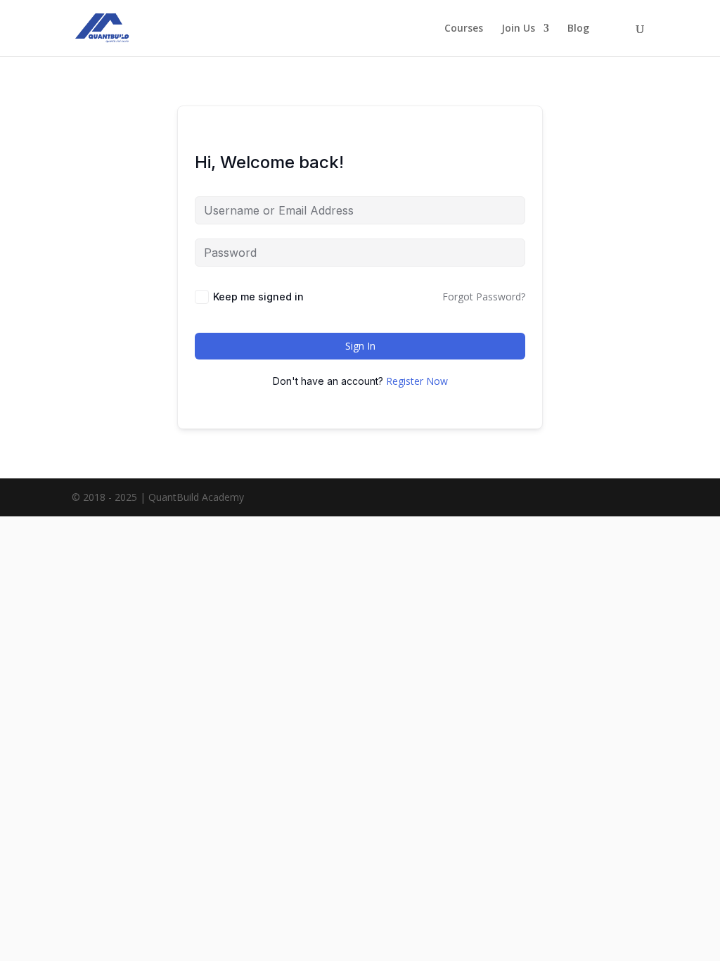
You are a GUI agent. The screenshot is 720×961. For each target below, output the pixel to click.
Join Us (518, 28)
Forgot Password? (483, 296)
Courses (463, 28)
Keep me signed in (258, 297)
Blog (578, 28)
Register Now (417, 381)
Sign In (360, 345)
